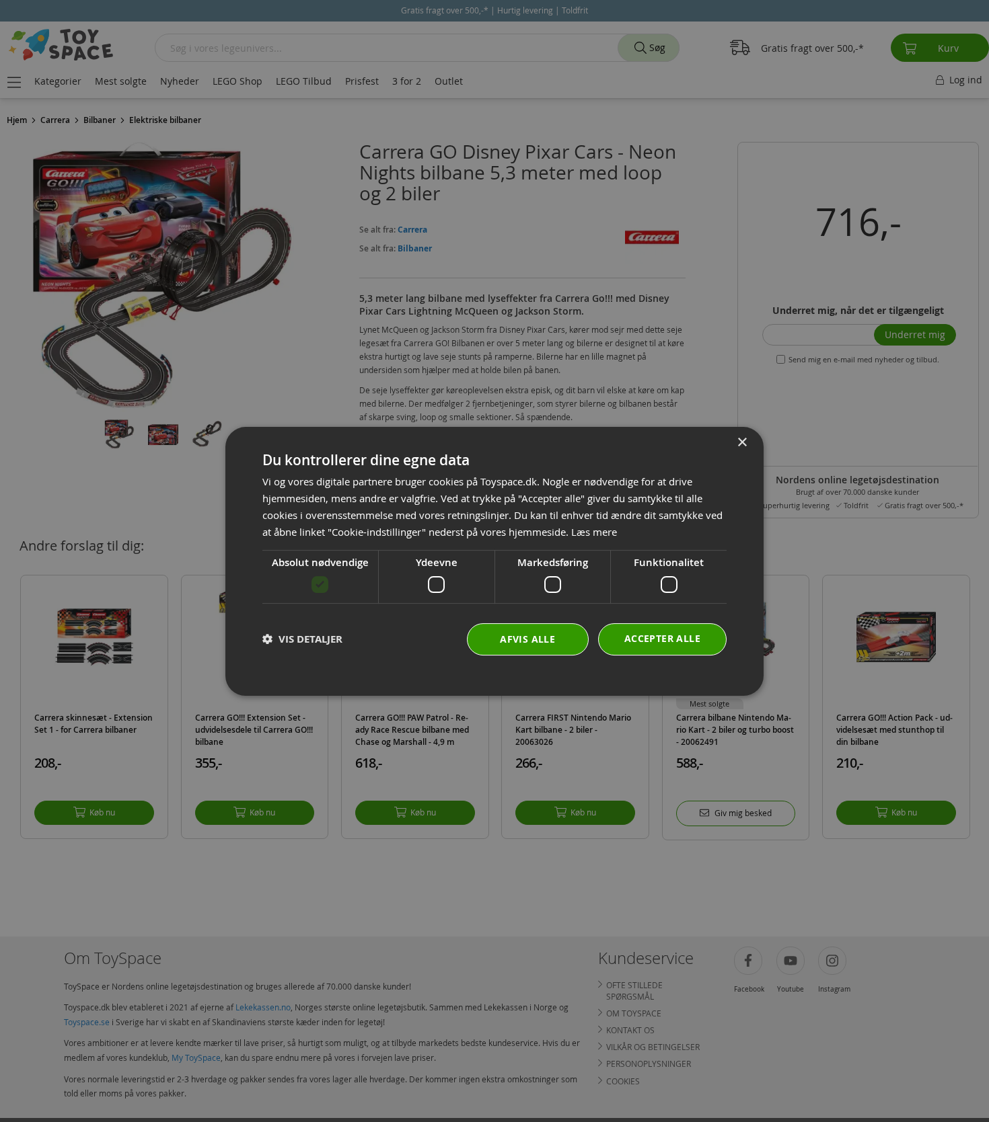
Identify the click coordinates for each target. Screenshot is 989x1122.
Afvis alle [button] (527, 638)
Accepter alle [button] (662, 637)
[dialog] (494, 561)
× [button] (742, 443)
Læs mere (594, 531)
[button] (302, 639)
